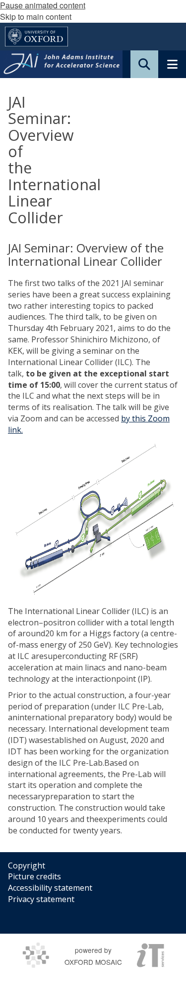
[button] (144, 64)
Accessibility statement (50, 887)
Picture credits (34, 876)
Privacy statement (41, 899)
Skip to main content (35, 16)
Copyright (26, 865)
